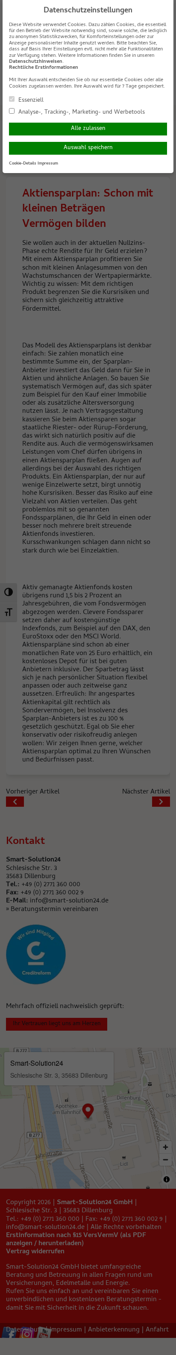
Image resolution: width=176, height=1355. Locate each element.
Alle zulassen (88, 129)
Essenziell (30, 100)
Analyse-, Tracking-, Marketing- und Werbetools (81, 112)
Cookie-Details (22, 163)
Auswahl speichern (88, 148)
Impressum (48, 163)
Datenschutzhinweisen (35, 62)
